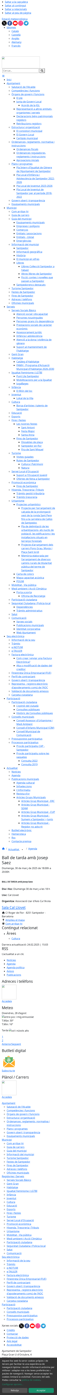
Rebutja (15, 1390)
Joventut (11, 1198)
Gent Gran (13, 1183)
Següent (16, 1044)
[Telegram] (26, 23)
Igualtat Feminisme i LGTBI (22, 1191)
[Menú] (3, 76)
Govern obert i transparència (23, 1132)
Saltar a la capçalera (16, 2)
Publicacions (14, 974)
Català (15, 31)
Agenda (32, 848)
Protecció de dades (18, 1337)
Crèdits (11, 1330)
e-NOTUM (12, 1268)
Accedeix (7, 1001)
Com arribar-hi (13, 923)
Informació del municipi (20, 1154)
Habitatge (12, 1187)
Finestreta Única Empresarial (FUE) (26, 1279)
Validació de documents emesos (25, 1297)
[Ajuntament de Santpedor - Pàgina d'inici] (21, 62)
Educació (12, 1205)
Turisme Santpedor (18, 1158)
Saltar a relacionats (16, 9)
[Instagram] (21, 23)
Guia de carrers (15, 1147)
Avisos (10, 971)
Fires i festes (14, 1213)
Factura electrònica (18, 1275)
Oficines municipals (18, 1172)
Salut (9, 1249)
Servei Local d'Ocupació (20, 1220)
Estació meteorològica (15, 19)
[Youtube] (15, 23)
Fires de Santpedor (17, 1165)
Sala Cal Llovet (14, 907)
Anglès (15, 38)
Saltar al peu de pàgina (18, 12)
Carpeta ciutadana (17, 1301)
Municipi (7, 1139)
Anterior (6, 1044)
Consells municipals (18, 1312)
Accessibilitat (14, 1344)
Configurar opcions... (12, 1384)
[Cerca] (42, 70)
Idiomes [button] (11, 27)
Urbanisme (13, 1231)
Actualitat (14, 849)
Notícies (11, 960)
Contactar (12, 1333)
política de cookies (31, 1380)
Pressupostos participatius (22, 1315)
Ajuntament (8, 1103)
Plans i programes (17, 1128)
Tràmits (11, 1264)
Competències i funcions (21, 1110)
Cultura (11, 1202)
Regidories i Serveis (13, 1176)
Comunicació (14, 1253)
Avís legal (12, 1341)
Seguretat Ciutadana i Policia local (26, 1246)
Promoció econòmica (19, 1224)
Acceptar (41, 1390)
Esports (11, 1209)
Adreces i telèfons (17, 1169)
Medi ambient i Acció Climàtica (24, 1238)
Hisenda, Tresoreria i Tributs (23, 1227)
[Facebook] (10, 23)
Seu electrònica (10, 1257)
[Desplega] (22, 850)
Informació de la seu (18, 1260)
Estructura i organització (21, 1117)
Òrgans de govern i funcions (23, 1114)
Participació (8, 1304)
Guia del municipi (17, 1150)
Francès (16, 45)
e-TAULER (12, 1271)
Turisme (11, 1216)
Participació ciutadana (19, 1242)
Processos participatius (20, 1319)
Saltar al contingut (15, 5)
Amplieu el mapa (15, 920)
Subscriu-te (8, 1070)
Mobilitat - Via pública (19, 1235)
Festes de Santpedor (18, 1161)
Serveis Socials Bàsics (19, 1180)
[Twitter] (4, 23)
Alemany (16, 42)
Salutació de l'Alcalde (19, 1106)
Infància (11, 1194)
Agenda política (15, 967)
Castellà (16, 34)
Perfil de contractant (18, 1282)
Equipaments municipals (21, 1136)
